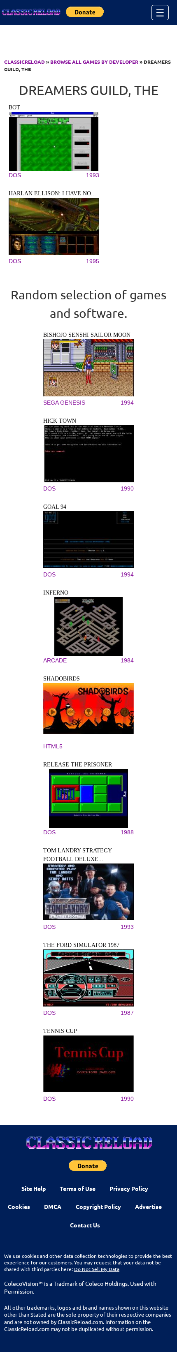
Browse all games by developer (94, 61)
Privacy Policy (128, 1188)
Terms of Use (77, 1188)
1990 (127, 488)
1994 (127, 402)
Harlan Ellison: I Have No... (52, 193)
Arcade (55, 660)
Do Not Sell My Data (96, 1269)
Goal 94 (54, 507)
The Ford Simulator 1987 (81, 945)
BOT (14, 107)
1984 (127, 660)
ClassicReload (24, 61)
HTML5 (53, 746)
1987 (127, 1012)
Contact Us (85, 1225)
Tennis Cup (60, 1031)
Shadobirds (61, 679)
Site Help (33, 1188)
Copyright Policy (98, 1206)
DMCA (52, 1206)
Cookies (19, 1206)
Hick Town (59, 421)
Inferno (55, 593)
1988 (127, 832)
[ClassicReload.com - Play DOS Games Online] (31, 12)
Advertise (148, 1206)
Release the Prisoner (77, 765)
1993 (92, 175)
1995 (92, 261)
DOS (15, 175)
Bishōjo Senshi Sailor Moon (86, 335)
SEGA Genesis (64, 402)
